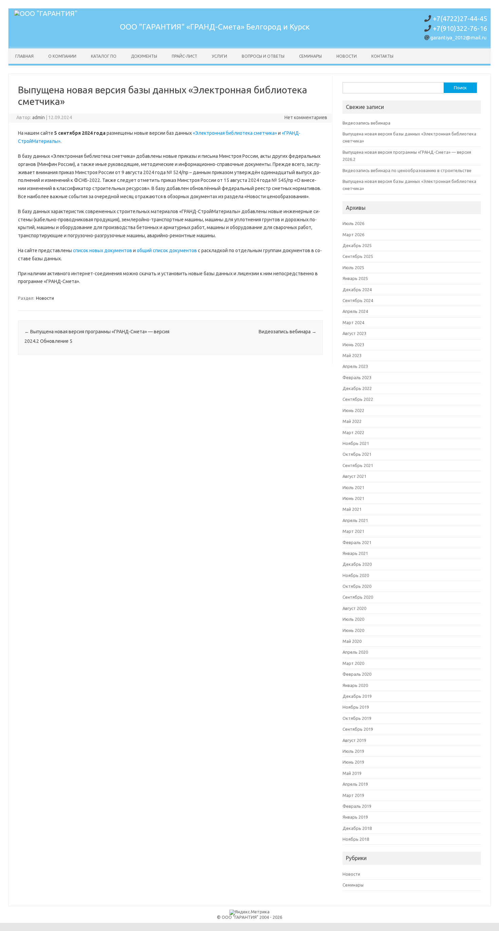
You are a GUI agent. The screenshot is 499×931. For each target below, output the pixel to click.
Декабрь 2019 (357, 696)
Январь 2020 (355, 685)
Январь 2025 (355, 278)
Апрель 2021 (355, 520)
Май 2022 (352, 421)
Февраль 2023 (357, 377)
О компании (62, 56)
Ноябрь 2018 (356, 839)
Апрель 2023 (355, 366)
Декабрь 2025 (357, 245)
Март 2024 (353, 322)
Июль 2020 (353, 619)
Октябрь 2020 (357, 586)
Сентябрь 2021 (358, 465)
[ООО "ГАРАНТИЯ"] (45, 13)
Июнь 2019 (353, 762)
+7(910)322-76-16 (460, 28)
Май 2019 (352, 773)
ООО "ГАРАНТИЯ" (153, 26)
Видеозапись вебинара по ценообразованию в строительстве (407, 170)
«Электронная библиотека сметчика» (235, 133)
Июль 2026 (353, 223)
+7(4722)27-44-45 (460, 18)
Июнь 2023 (353, 344)
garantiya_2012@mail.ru (458, 37)
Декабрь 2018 (357, 828)
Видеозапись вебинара (287, 331)
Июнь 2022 (353, 410)
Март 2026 (353, 234)
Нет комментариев (305, 117)
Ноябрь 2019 (356, 707)
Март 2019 (353, 795)
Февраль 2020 (357, 674)
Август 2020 (354, 608)
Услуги (219, 56)
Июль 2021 (353, 487)
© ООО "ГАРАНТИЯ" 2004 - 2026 (249, 917)
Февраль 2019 (357, 806)
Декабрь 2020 (357, 564)
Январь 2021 (355, 553)
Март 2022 (353, 432)
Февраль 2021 (357, 542)
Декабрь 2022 (357, 388)
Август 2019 (354, 740)
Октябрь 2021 (357, 454)
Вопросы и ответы (263, 56)
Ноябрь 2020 (356, 575)
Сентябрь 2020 (358, 597)
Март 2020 (353, 663)
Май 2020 (352, 641)
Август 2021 (354, 476)
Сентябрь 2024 (358, 300)
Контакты (382, 56)
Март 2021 (353, 531)
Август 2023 (354, 333)
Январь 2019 (355, 817)
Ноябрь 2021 (356, 443)
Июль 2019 (353, 751)
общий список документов (167, 250)
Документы (144, 56)
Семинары (310, 56)
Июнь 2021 (353, 498)
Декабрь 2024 (357, 289)
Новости (346, 56)
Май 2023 (352, 355)
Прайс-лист (184, 56)
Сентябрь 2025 (358, 256)
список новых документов (102, 250)
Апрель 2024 (355, 311)
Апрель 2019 (355, 784)
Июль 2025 (353, 267)
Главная (24, 56)
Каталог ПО (103, 56)
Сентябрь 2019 (358, 729)
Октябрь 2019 (357, 718)
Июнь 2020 (353, 630)
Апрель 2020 (355, 652)
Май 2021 (352, 509)
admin (38, 117)
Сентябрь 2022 (358, 399)
